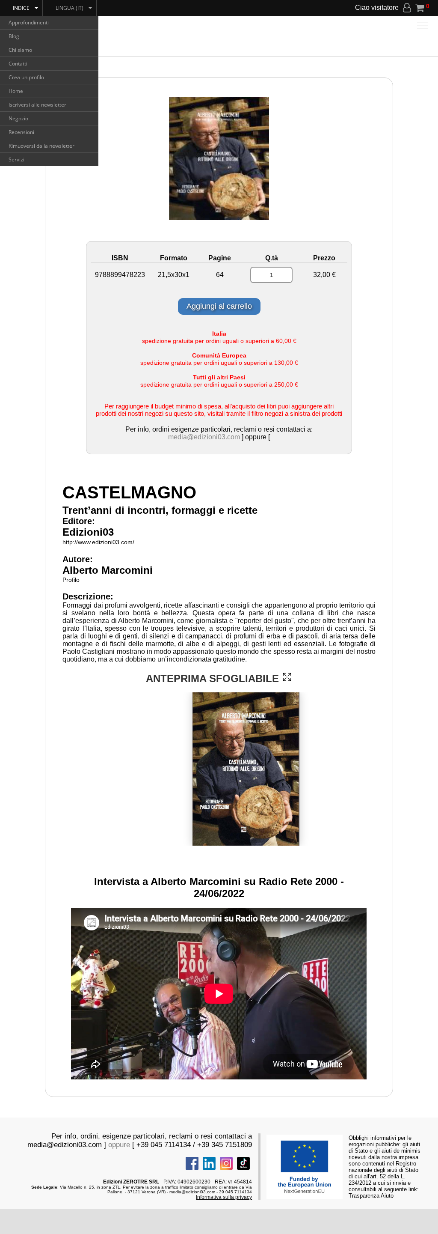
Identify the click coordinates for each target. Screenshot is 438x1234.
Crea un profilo (26, 77)
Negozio (18, 118)
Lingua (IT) (69, 8)
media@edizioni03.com (204, 437)
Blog (14, 36)
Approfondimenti (29, 22)
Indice (21, 8)
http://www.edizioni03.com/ (98, 542)
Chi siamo (20, 50)
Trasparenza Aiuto (371, 1195)
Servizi (16, 159)
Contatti (18, 63)
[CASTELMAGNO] (287, 677)
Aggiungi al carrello (219, 306)
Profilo (71, 579)
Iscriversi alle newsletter (37, 104)
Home (16, 91)
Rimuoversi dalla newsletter (41, 145)
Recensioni (21, 132)
